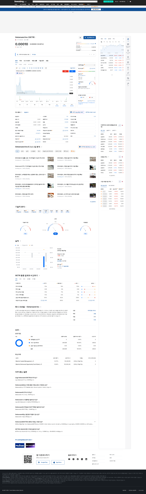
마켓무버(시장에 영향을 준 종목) (109, 126)
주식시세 (17, 6)
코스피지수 (103, 55)
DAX (102, 65)
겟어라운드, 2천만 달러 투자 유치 (24, 194)
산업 (95, 313)
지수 (105, 38)
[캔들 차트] (17, 68)
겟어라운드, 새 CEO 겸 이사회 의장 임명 (68, 194)
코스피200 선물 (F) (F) (105, 57)
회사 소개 (112, 454)
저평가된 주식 (87, 6)
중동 (73, 6)
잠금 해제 (44, 300)
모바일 (93, 457)
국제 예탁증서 (53, 6)
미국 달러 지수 (104, 70)
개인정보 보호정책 (132, 490)
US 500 (102, 60)
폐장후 (47, 6)
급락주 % (114, 130)
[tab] (18, 211)
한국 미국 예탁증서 (61, 6)
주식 (114, 38)
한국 (30, 6)
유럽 (70, 6)
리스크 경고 (141, 490)
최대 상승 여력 (104, 185)
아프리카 (81, 6)
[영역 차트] (19, 68)
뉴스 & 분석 (27, 60)
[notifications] (128, 1)
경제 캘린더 (66, 4)
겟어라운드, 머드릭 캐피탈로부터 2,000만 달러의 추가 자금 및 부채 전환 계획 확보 (30, 185)
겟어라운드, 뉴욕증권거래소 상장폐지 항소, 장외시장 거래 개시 (30, 175)
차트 (20, 60)
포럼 (47, 60)
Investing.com (60, 176)
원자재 (109, 38)
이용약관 (124, 490)
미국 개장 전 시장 (40, 6)
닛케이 (102, 67)
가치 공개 (92, 43)
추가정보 (34, 54)
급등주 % (108, 130)
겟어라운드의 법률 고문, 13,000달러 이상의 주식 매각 (30, 158)
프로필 (20, 64)
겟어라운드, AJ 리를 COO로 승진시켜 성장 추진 (70, 184)
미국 (67, 6)
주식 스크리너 (74, 4)
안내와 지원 (112, 460)
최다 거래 (103, 130)
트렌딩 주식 (104, 157)
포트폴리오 (94, 460)
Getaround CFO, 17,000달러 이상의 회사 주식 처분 (29, 166)
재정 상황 (34, 60)
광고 (111, 457)
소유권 (24, 64)
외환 (102, 38)
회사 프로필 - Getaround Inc (27, 307)
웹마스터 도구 (95, 464)
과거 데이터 (30, 64)
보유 (17, 330)
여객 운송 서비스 (92, 310)
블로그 (93, 454)
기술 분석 (41, 60)
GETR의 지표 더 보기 (91, 112)
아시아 (76, 6)
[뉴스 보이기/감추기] (46, 68)
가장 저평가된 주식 (106, 181)
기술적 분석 (20, 207)
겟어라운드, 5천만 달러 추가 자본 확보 (67, 158)
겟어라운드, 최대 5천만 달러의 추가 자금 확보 (69, 174)
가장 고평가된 (111, 185)
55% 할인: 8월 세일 (108, 1)
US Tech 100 (103, 62)
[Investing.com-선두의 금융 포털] (21, 1)
